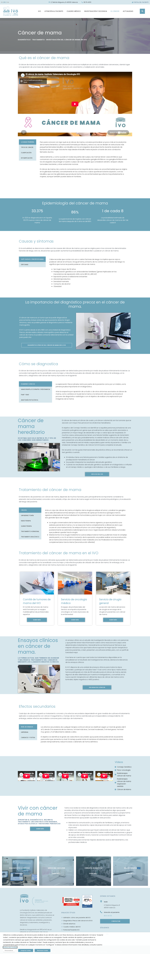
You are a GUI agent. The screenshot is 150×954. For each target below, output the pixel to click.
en (2, 2)
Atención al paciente (111, 912)
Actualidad (128, 11)
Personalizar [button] (9, 950)
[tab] (27, 142)
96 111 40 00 (108, 916)
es (4, 2)
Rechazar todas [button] (42, 950)
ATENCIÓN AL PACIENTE (53, 11)
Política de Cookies (10, 947)
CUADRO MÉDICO (74, 11)
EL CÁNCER (115, 11)
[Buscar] (142, 11)
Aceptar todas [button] (26, 950)
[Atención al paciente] (101, 912)
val (8, 2)
